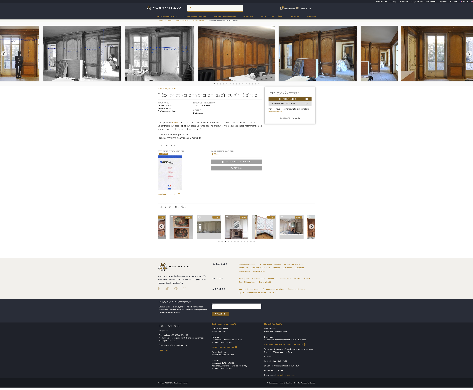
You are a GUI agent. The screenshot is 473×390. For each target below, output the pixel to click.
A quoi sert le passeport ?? (169, 194)
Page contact (164, 350)
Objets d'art (248, 16)
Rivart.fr (297, 278)
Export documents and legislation (252, 293)
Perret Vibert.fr (265, 282)
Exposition (404, 1)
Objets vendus (244, 271)
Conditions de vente (293, 383)
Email (214, 304)
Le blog (393, 1)
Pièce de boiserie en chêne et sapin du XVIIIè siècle (222, 20)
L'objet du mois (417, 1)
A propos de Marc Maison (249, 289)
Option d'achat (259, 271)
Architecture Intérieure (224, 16)
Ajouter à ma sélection (290, 103)
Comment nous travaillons (273, 289)
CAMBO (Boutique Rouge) (224, 347)
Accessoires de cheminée (194, 16)
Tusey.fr (307, 278)
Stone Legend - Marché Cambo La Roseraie (285, 344)
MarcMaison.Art (258, 278)
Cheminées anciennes (167, 16)
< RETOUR (161, 20)
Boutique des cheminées (224, 324)
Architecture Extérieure (273, 16)
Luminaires (311, 16)
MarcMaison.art (381, 1)
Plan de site (305, 383)
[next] (469, 53)
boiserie (176, 122)
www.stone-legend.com (286, 375)
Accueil (169, 20)
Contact (453, 1)
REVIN (215, 154)
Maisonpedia (431, 1)
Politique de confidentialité (276, 383)
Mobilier (295, 16)
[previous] (4, 53)
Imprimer (236, 168)
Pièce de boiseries (198, 20)
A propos (443, 1)
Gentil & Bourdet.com (247, 282)
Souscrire (220, 314)
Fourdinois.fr (285, 278)
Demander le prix (293, 99)
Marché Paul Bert (273, 324)
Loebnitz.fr (272, 278)
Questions (273, 293)
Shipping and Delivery (296, 289)
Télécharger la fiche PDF (236, 162)
